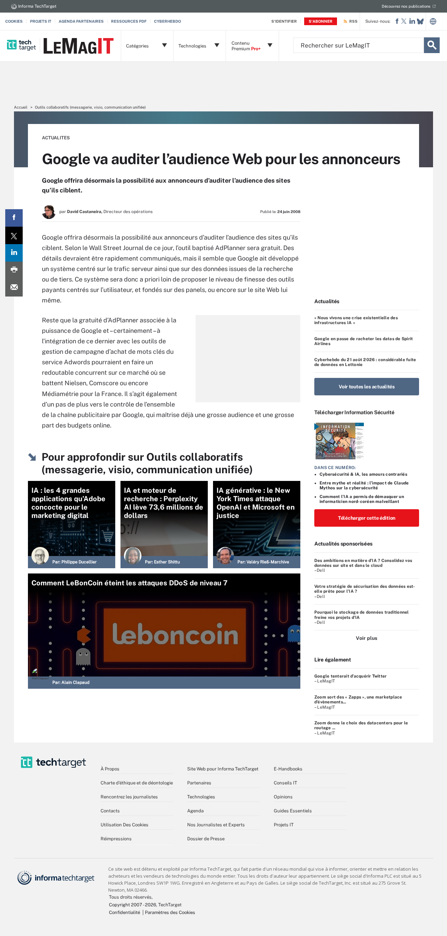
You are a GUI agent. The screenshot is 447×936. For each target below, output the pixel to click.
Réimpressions (116, 838)
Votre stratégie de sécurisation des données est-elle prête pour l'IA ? (364, 589)
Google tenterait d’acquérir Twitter (350, 676)
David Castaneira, (84, 211)
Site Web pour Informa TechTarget (222, 769)
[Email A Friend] (14, 288)
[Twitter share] (14, 235)
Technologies (201, 796)
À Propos (110, 769)
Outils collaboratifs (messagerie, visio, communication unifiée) (90, 107)
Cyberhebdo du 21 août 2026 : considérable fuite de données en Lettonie (365, 362)
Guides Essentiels (293, 810)
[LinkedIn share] (14, 253)
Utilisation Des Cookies (124, 824)
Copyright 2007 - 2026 (132, 904)
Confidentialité (124, 912)
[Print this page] (14, 270)
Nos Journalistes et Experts (216, 824)
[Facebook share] (14, 218)
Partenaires (199, 782)
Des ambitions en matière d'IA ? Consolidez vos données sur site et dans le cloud (363, 563)
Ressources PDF (129, 21)
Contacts (110, 810)
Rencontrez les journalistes (129, 796)
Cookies (14, 21)
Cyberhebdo (167, 21)
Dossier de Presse (206, 838)
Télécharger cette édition (366, 518)
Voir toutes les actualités (367, 386)
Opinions (283, 796)
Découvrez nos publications (406, 6)
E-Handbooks (288, 769)
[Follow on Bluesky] (420, 21)
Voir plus (366, 638)
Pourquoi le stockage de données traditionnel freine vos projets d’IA (361, 615)
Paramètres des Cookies (170, 912)
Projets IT (40, 21)
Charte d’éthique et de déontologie (137, 782)
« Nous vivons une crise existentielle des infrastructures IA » (356, 320)
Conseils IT (285, 782)
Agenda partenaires (81, 21)
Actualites (56, 137)
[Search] (432, 45)
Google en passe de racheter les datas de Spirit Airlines (363, 341)
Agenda (195, 810)
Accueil (20, 107)
